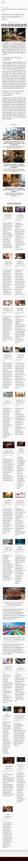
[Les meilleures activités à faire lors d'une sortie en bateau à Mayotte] (7, 709)
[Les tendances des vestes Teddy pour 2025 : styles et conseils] (8, 394)
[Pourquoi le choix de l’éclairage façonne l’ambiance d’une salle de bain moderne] (14, 180)
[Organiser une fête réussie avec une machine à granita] (20, 303)
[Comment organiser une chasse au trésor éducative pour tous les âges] (8, 495)
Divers (6, 8)
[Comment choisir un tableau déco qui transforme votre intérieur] (8, 661)
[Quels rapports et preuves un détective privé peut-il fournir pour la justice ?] (20, 542)
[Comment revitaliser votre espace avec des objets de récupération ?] (8, 209)
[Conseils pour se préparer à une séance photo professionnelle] (19, 710)
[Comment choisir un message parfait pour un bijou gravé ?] (8, 256)
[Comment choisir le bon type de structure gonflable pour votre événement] (14, 629)
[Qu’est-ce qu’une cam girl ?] (21, 759)
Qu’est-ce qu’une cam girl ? (21, 767)
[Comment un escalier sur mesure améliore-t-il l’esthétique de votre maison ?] (8, 303)
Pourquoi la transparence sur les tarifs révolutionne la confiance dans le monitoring (14, 143)
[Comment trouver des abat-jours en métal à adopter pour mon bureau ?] (20, 495)
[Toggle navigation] (3, 2)
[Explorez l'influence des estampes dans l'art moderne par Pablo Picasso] (20, 256)
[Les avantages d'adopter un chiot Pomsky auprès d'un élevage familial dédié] (20, 661)
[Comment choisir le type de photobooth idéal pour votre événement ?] (20, 209)
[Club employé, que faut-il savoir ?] (8, 809)
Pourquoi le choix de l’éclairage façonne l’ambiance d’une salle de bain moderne (14, 189)
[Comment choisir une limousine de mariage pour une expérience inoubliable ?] (8, 542)
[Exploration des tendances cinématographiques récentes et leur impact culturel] (14, 593)
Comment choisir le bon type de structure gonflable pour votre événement (14, 640)
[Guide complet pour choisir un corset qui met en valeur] (21, 444)
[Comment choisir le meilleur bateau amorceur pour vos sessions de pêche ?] (20, 349)
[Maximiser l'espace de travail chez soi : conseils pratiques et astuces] (8, 349)
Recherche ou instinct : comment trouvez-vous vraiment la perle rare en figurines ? (14, 165)
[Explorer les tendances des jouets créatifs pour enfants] (20, 394)
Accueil (2, 8)
